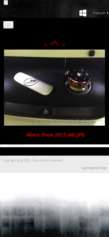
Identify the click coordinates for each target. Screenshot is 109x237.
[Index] (55, 44)
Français (101, 12)
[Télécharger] (46, 44)
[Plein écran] (63, 44)
